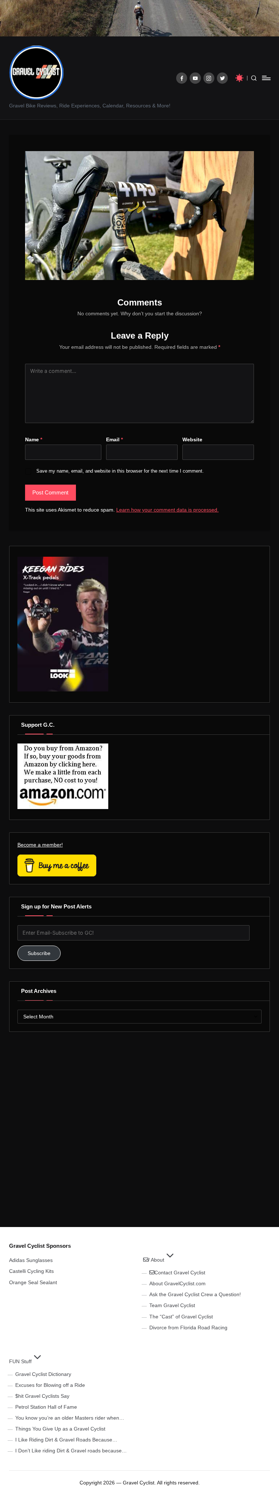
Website (192, 439)
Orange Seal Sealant (33, 1282)
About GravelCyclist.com (177, 1283)
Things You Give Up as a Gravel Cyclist (60, 1429)
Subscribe (39, 953)
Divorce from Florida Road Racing (188, 1327)
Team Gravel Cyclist (172, 1305)
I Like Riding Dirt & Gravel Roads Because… (66, 1440)
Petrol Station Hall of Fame (46, 1407)
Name (33, 439)
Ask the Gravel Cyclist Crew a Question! (195, 1294)
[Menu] (266, 78)
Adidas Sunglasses (31, 1260)
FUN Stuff (20, 1361)
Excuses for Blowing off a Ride (50, 1385)
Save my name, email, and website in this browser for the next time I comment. (120, 471)
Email (114, 439)
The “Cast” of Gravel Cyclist (181, 1317)
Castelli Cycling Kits (31, 1271)
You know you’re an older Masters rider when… (69, 1418)
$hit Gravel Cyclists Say (42, 1396)
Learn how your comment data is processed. (167, 510)
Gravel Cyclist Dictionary (43, 1374)
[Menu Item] (181, 78)
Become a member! (40, 845)
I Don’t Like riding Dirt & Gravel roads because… (71, 1450)
